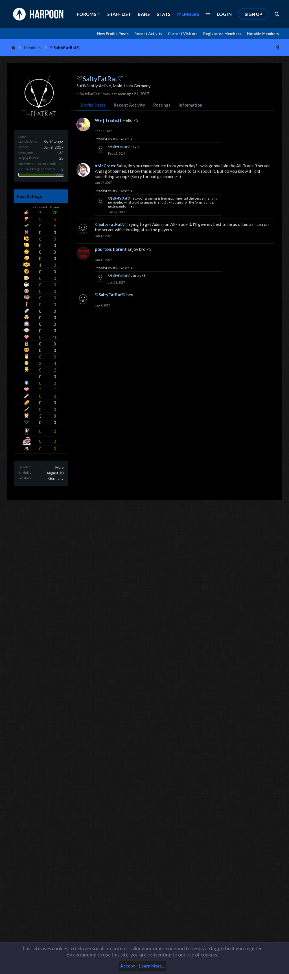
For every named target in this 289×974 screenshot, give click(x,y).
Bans (144, 14)
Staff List (119, 14)
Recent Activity (148, 33)
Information (190, 104)
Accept (127, 965)
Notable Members (263, 33)
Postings (161, 104)
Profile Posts (93, 104)
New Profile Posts (113, 33)
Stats (163, 14)
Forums (86, 14)
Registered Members (222, 33)
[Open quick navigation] (277, 47)
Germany (56, 478)
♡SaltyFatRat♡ (107, 139)
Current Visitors (183, 33)
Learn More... (152, 965)
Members (188, 14)
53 (61, 158)
